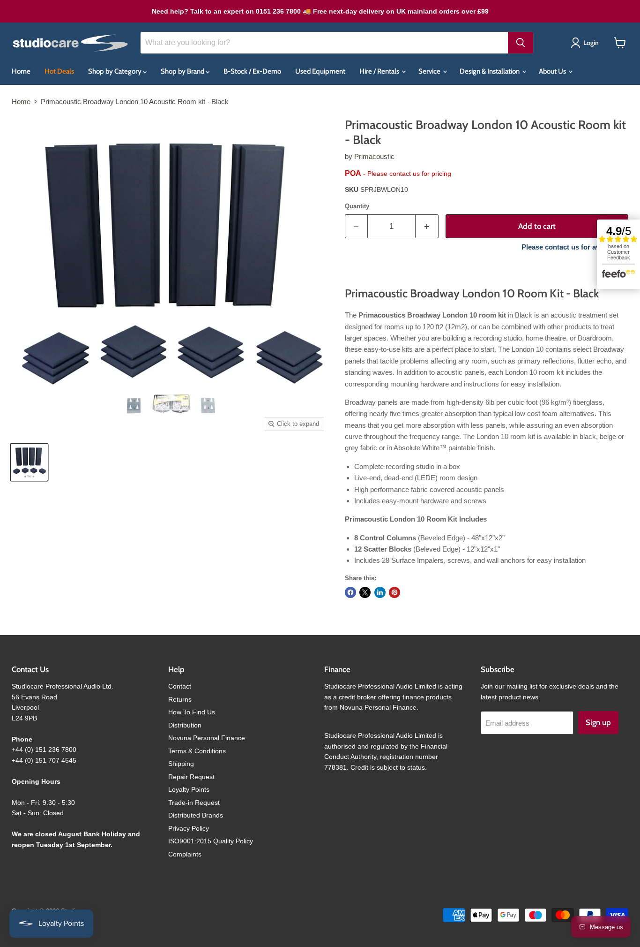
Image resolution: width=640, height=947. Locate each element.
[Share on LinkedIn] (380, 592)
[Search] (520, 42)
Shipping (181, 763)
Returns (180, 699)
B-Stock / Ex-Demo (252, 71)
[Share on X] (365, 592)
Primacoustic (374, 156)
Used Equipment (320, 71)
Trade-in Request (194, 802)
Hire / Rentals (380, 71)
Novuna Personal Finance (206, 738)
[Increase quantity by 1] (427, 226)
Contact (179, 686)
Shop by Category (115, 71)
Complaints (184, 854)
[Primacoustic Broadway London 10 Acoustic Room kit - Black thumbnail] (29, 462)
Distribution (184, 725)
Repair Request (191, 776)
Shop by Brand (183, 71)
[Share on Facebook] (350, 592)
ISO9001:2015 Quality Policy (210, 841)
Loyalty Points (188, 789)
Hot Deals (59, 71)
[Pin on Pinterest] (394, 592)
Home (21, 71)
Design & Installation (490, 71)
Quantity (357, 206)
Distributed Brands (195, 815)
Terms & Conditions (197, 751)
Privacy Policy (188, 828)
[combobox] (324, 42)
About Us (553, 71)
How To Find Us (191, 712)
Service (430, 71)
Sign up (598, 722)
